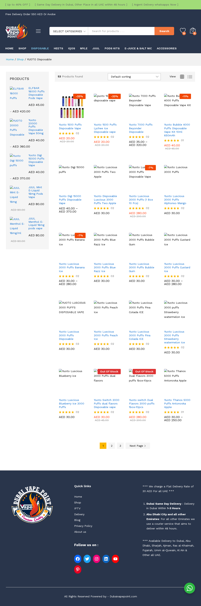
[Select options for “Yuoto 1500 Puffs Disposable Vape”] (63, 118)
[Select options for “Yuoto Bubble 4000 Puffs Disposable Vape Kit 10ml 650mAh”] (168, 118)
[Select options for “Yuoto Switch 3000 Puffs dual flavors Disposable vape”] (98, 393)
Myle (84, 48)
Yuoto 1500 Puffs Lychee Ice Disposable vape (105, 128)
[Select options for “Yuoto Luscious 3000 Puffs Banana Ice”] (63, 257)
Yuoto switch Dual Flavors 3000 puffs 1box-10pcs (141, 403)
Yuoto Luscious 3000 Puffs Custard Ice (177, 267)
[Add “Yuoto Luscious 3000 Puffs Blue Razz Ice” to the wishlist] (116, 257)
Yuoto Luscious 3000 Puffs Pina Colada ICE (139, 335)
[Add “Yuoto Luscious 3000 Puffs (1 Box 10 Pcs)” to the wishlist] (151, 189)
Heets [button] (58, 48)
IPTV (77, 508)
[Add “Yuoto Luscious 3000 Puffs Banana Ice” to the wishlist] (81, 257)
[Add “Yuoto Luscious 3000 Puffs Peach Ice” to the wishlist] (116, 325)
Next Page (137, 445)
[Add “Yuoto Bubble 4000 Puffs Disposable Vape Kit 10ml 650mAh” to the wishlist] (186, 118)
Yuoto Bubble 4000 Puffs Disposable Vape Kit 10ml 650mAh (177, 130)
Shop (22, 48)
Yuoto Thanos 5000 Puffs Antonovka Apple (177, 403)
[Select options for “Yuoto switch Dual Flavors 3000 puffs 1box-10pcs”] (133, 393)
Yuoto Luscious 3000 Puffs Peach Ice (106, 335)
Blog (77, 520)
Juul (96, 48)
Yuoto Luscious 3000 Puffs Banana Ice (72, 267)
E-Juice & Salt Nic (138, 48)
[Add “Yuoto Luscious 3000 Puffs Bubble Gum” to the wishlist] (151, 257)
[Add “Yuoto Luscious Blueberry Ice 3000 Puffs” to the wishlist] (81, 393)
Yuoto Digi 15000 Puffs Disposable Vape (70, 199)
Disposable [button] (40, 48)
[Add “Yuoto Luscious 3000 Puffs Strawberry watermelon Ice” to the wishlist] (186, 325)
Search (164, 31)
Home (9, 48)
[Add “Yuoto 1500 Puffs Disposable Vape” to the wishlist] (81, 118)
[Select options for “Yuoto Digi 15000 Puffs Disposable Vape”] (63, 189)
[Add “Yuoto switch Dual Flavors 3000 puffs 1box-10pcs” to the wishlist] (151, 393)
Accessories (167, 48)
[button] (98, 118)
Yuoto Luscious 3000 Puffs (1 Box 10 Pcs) (141, 199)
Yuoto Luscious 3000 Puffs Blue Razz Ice (105, 267)
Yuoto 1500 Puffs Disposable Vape (70, 126)
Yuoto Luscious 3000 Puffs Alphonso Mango (175, 199)
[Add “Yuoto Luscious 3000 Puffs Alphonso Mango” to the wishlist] (186, 189)
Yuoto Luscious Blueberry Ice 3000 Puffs (71, 403)
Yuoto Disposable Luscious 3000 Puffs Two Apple (105, 199)
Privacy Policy (83, 525)
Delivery (79, 514)
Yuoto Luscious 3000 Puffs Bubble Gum (141, 267)
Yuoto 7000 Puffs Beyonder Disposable (141, 128)
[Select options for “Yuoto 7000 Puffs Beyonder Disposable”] (133, 118)
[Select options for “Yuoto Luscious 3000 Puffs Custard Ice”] (168, 257)
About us (80, 531)
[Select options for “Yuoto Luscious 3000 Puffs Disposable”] (63, 325)
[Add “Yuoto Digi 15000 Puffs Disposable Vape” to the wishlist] (81, 189)
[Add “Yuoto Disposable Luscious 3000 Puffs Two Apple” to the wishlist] (116, 189)
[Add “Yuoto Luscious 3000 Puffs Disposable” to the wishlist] (81, 325)
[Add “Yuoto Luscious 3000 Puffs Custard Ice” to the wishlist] (186, 257)
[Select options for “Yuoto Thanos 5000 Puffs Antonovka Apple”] (168, 393)
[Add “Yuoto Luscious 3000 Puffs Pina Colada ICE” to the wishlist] (151, 325)
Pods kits (112, 48)
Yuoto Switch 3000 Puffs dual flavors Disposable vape (106, 403)
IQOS (71, 48)
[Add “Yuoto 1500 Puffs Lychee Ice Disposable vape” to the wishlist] (116, 118)
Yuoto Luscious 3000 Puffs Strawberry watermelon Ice (174, 337)
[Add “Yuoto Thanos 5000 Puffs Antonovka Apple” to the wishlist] (186, 393)
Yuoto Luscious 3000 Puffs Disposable (69, 335)
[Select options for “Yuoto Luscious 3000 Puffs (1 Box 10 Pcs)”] (133, 189)
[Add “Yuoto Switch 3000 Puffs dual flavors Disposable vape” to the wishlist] (116, 393)
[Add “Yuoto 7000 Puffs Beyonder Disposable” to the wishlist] (151, 118)
